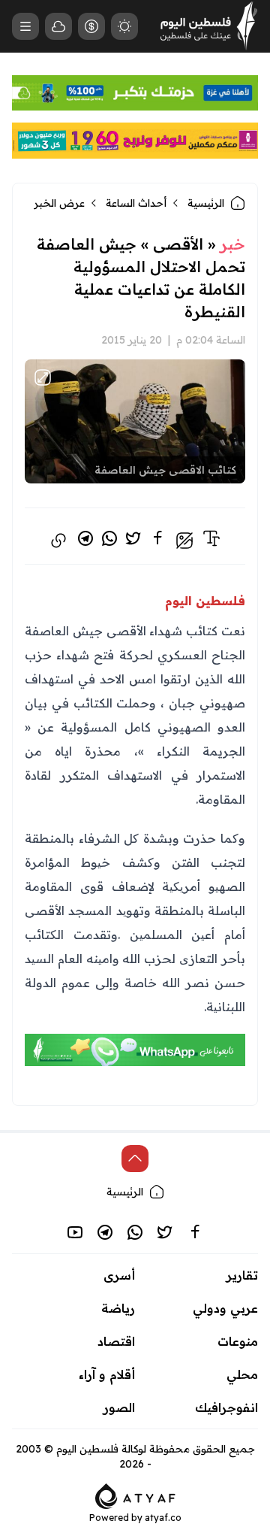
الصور (119, 1407)
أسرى (119, 1275)
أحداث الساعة (136, 203)
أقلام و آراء (107, 1374)
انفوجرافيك (226, 1407)
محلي (242, 1374)
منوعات (238, 1341)
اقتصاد (116, 1341)
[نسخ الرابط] (59, 540)
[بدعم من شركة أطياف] (135, 1494)
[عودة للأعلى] (135, 1158)
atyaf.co (163, 1517)
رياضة (118, 1308)
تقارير (242, 1275)
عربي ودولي (225, 1308)
